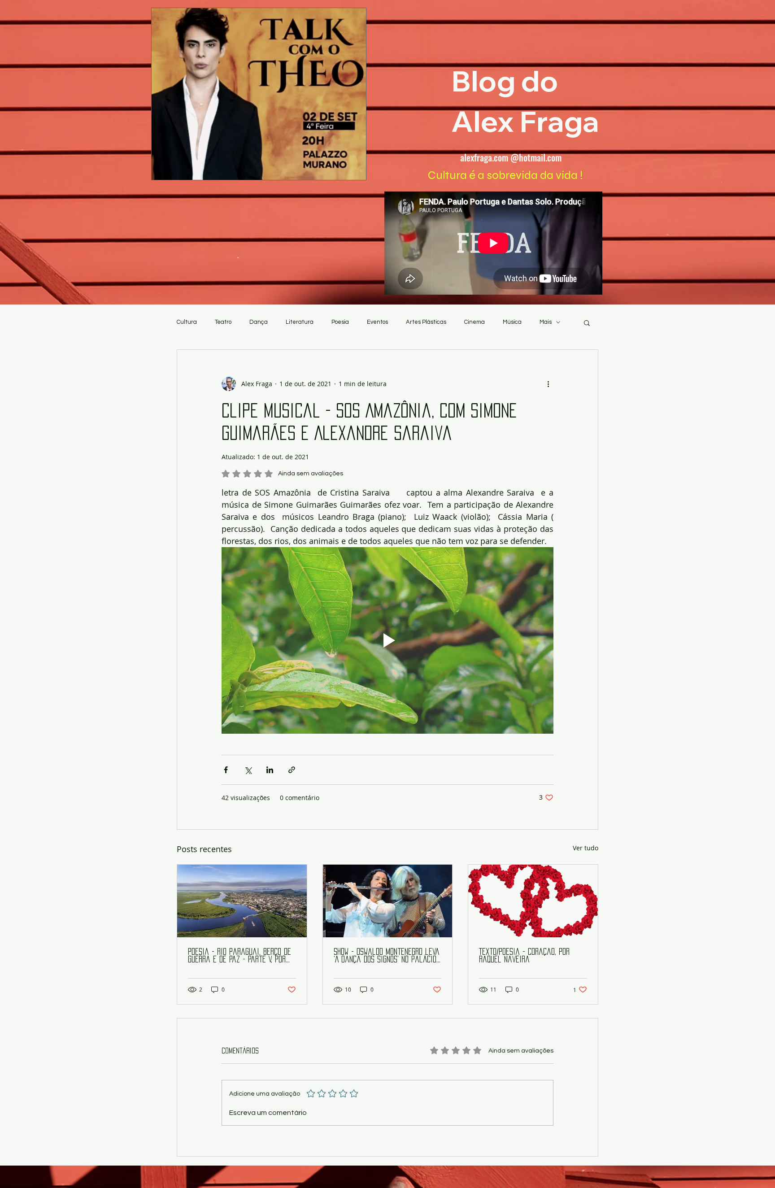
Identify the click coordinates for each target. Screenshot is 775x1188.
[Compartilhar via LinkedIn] (270, 770)
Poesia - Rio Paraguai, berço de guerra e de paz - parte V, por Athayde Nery (239, 956)
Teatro (223, 322)
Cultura (187, 322)
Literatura (299, 322)
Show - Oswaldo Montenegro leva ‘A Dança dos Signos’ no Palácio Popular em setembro (387, 956)
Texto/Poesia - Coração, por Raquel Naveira (524, 955)
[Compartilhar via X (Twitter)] (248, 770)
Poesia (340, 322)
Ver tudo (585, 848)
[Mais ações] (548, 384)
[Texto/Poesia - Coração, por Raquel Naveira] (533, 901)
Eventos (377, 322)
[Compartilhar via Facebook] (226, 770)
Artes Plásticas (426, 322)
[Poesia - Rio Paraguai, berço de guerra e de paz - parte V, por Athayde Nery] (242, 901)
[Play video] (387, 640)
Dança (258, 322)
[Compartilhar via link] (291, 770)
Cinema (474, 322)
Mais (546, 322)
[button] (587, 322)
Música (512, 322)
